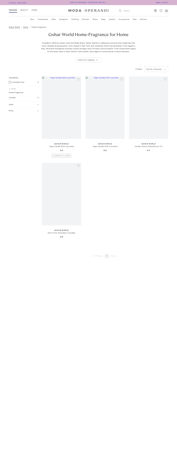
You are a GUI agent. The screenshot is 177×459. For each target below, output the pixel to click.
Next (113, 256)
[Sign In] (155, 10)
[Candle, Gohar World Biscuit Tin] (148, 107)
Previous (99, 256)
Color (11, 104)
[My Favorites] (161, 10)
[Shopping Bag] (166, 10)
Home (13, 89)
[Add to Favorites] (78, 79)
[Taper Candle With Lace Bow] (61, 107)
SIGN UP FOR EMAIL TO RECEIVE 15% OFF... (88, 2)
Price (11, 111)
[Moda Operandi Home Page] (88, 10)
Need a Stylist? (162, 2)
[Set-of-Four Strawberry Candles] (61, 194)
